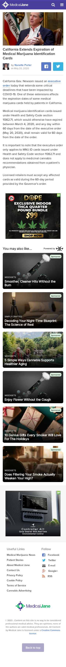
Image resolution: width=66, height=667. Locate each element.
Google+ (53, 571)
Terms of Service (16, 585)
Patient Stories (15, 560)
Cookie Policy (14, 580)
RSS (50, 576)
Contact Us (13, 570)
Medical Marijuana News (21, 555)
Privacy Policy (15, 575)
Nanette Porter (23, 65)
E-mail (51, 565)
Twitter (52, 560)
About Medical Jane (18, 565)
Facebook (53, 555)
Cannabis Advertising (19, 590)
